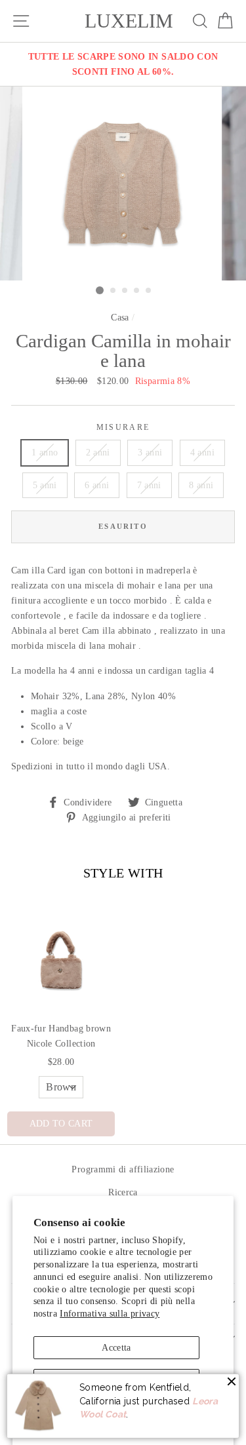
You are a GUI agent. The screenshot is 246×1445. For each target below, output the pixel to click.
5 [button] (149, 291)
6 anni (97, 485)
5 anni (45, 485)
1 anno (44, 452)
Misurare (123, 427)
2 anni (98, 452)
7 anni (149, 485)
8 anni (201, 485)
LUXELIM (129, 21)
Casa (120, 317)
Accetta (116, 1347)
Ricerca (123, 1192)
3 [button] (125, 291)
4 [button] (137, 291)
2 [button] (113, 291)
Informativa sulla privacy (109, 1313)
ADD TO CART (61, 1123)
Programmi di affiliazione (123, 1169)
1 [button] (100, 290)
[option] (123, 64)
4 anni (202, 452)
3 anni (150, 452)
